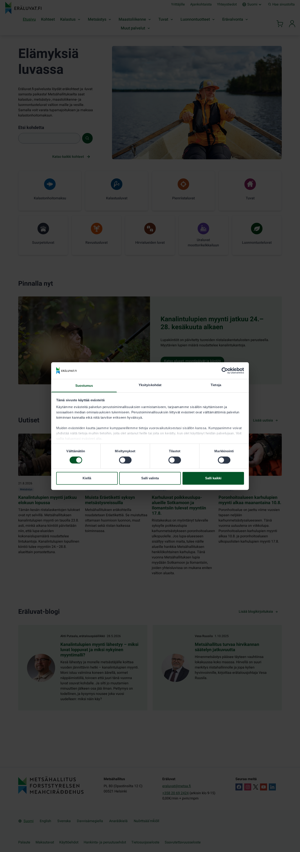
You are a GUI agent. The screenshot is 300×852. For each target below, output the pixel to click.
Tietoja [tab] (216, 385)
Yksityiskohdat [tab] (150, 385)
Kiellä (87, 478)
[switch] (125, 459)
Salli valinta (150, 478)
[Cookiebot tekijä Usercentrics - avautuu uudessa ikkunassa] (225, 370)
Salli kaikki (213, 478)
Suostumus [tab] (84, 386)
